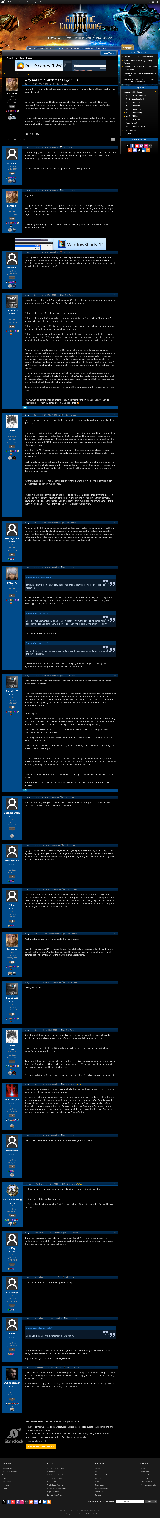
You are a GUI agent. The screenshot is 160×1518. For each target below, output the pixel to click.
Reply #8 (28, 675)
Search (22, 58)
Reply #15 (29, 1084)
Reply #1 (28, 147)
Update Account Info (148, 1485)
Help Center (144, 1468)
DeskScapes (6, 1481)
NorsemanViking (12, 1199)
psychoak (12, 162)
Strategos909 (12, 538)
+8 (12, 921)
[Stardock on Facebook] (132, 145)
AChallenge (12, 1292)
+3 (12, 1305)
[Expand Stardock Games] (122, 130)
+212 (12, 106)
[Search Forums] (157, 2)
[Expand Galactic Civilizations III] (122, 92)
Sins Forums (67, 147)
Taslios (12, 430)
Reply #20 (29, 1318)
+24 (12, 1116)
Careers (98, 1478)
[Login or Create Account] (148, 2)
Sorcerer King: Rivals (54, 1495)
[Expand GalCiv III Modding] (124, 112)
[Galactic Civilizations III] (80, 26)
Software (11, 2)
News (42, 2)
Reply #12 (29, 934)
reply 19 (50, 1328)
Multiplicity (6, 1485)
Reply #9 (28, 797)
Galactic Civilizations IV (55, 1475)
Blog (48, 2)
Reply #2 (28, 190)
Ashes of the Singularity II (56, 1468)
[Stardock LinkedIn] (144, 150)
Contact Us (99, 1491)
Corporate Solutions (9, 1471)
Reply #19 (29, 1277)
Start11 (4, 1475)
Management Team (102, 1475)
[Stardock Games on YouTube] (137, 145)
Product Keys (145, 1478)
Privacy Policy (65, 1514)
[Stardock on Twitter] (128, 145)
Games (21, 2)
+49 (12, 595)
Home (6, 74)
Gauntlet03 (12, 310)
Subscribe (151, 1501)
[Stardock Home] (3, 1)
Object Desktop (8, 1468)
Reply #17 (30, 1184)
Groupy (5, 1488)
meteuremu (12, 1150)
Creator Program (101, 1488)
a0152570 (12, 582)
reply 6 (49, 577)
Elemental (51, 1471)
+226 (12, 173)
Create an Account (147, 1475)
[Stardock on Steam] (150, 145)
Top (115, 147)
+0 (12, 829)
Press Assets (99, 1485)
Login (30, 58)
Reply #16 (29, 1135)
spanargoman (12, 812)
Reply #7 (28, 567)
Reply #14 (29, 1030)
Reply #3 (28, 252)
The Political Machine (55, 1485)
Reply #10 (29, 845)
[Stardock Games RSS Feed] (148, 150)
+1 (12, 554)
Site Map (96, 1514)
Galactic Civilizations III (19, 74)
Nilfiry (12, 904)
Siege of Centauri (53, 1491)
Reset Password (146, 1481)
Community (31, 2)
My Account (144, 1471)
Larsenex (12, 93)
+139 (12, 326)
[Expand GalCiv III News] (124, 116)
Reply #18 (29, 1233)
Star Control (51, 1481)
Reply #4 (28, 295)
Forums (98, 1495)
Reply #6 (28, 523)
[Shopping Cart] (153, 2)
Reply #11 (29, 889)
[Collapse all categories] (155, 91)
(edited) (78, 1084)
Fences (4, 1478)
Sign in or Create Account (41, 1446)
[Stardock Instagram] (146, 145)
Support (57, 2)
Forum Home (12, 58)
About (97, 1468)
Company (99, 1464)
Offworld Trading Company (57, 1488)
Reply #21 (29, 1367)
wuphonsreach (12, 1382)
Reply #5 (28, 415)
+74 (12, 446)
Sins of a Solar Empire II (55, 1478)
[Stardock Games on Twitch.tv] (141, 145)
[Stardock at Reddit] (130, 150)
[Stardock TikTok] (139, 150)
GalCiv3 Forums (60, 84)
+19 (12, 1215)
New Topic (109, 53)
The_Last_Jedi (12, 1099)
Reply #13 (29, 982)
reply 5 (45, 613)
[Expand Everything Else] (122, 134)
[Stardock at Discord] (134, 150)
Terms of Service (78, 1514)
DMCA (88, 1514)
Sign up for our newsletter (101, 1501)
